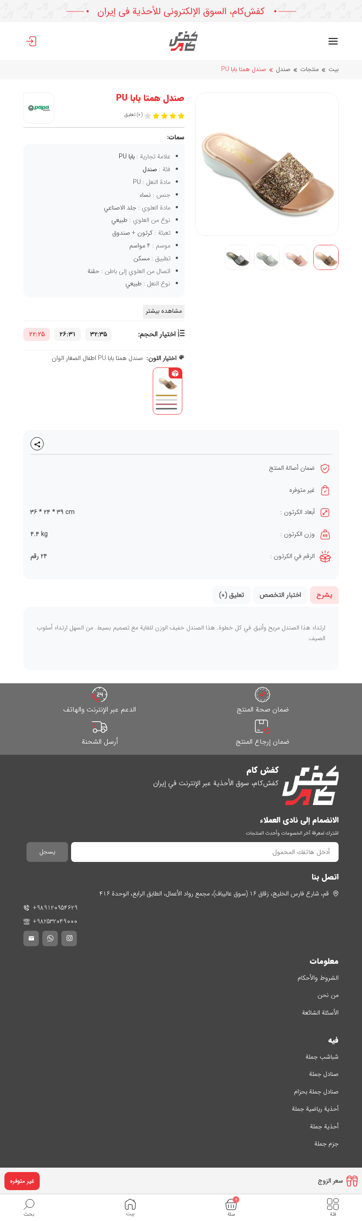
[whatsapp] (50, 938)
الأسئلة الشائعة (320, 1013)
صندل (283, 69)
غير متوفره (22, 1181)
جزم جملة (326, 1144)
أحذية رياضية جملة (315, 1109)
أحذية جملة (324, 1127)
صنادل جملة (324, 1074)
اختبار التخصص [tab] (280, 595)
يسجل (47, 852)
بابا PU (127, 157)
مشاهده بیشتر (164, 311)
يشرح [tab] (324, 595)
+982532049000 (55, 922)
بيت (333, 69)
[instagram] (69, 938)
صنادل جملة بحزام (316, 1092)
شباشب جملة (322, 1057)
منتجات (309, 69)
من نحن (328, 995)
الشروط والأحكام (318, 978)
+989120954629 (55, 908)
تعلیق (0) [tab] (231, 595)
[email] (31, 938)
